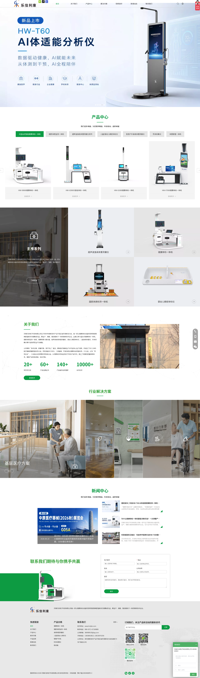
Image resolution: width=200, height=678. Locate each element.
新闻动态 (134, 3)
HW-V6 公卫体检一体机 (76, 190)
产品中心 (89, 3)
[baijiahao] (133, 673)
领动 (66, 673)
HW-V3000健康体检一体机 (124, 190)
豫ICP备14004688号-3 (84, 673)
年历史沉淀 (27, 370)
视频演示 (119, 3)
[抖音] (129, 673)
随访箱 (56, 645)
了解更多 (34, 280)
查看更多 (27, 196)
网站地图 (73, 673)
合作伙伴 (79, 370)
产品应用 (33, 639)
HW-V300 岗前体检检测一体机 (172, 190)
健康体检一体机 (59, 626)
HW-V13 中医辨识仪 (28, 190)
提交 (111, 591)
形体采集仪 (57, 642)
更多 (9, 471)
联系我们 (149, 3)
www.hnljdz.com (90, 626)
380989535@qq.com (92, 632)
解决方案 (104, 3)
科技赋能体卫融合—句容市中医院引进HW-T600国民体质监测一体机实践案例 (150, 535)
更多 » (115, 622)
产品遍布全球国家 (62, 370)
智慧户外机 (57, 639)
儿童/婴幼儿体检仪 (60, 635)
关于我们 (74, 3)
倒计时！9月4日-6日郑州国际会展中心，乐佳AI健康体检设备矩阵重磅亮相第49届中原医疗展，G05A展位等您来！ (74, 538)
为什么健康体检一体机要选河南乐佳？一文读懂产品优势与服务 (144, 518)
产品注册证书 (44, 370)
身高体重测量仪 (59, 632)
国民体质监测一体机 (60, 629)
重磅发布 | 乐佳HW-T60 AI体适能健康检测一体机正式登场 (142, 503)
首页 (57, 3)
